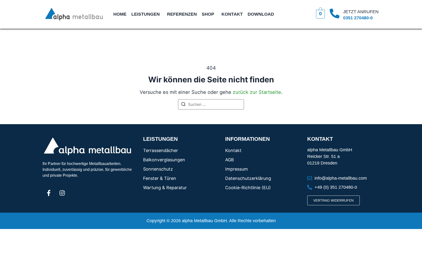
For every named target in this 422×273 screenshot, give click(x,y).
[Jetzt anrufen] (334, 14)
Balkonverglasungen (164, 159)
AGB (229, 159)
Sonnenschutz (158, 169)
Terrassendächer (160, 150)
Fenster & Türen (159, 178)
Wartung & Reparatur (165, 187)
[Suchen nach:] (211, 104)
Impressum (236, 169)
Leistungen (145, 14)
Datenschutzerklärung (248, 178)
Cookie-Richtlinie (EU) (248, 187)
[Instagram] (62, 193)
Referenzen (182, 14)
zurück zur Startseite (257, 92)
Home (120, 14)
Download (261, 14)
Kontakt (232, 14)
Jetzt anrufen (361, 11)
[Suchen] (183, 105)
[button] (147, 14)
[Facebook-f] (48, 193)
